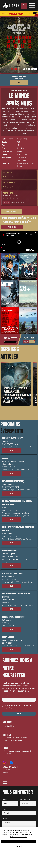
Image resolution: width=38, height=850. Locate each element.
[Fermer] (35, 830)
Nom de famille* (25, 799)
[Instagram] (5, 763)
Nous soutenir (8, 737)
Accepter (18, 842)
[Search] (24, 6)
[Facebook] (11, 763)
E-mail (5, 696)
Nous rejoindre (21, 737)
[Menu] (32, 6)
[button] (11, 211)
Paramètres (18, 846)
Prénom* (5, 799)
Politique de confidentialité (18, 837)
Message (5, 818)
